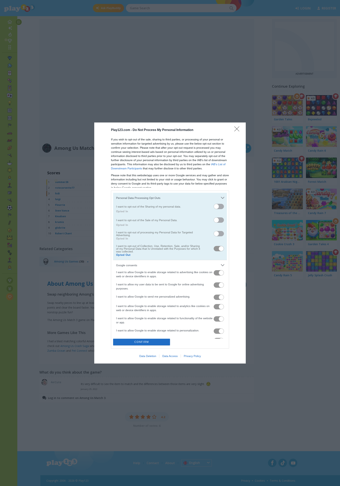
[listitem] (170, 198)
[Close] (238, 130)
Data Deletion (147, 356)
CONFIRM (141, 341)
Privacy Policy (192, 356)
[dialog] (170, 242)
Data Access (170, 356)
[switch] (219, 206)
